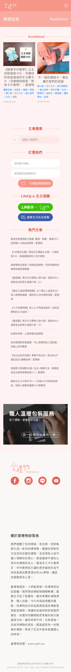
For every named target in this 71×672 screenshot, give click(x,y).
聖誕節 (58, 93)
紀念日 (49, 93)
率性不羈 (55, 90)
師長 (32, 90)
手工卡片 (19, 93)
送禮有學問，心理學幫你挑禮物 (27, 333)
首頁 (15, 97)
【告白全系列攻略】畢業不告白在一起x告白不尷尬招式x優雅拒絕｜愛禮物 (34, 357)
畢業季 (40, 93)
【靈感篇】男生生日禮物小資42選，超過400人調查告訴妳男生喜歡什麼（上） (35, 279)
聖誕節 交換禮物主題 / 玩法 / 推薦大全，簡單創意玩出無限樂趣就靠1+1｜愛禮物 (35, 370)
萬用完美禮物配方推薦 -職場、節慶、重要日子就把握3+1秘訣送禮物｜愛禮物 (34, 240)
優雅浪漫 (7, 90)
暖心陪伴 (30, 93)
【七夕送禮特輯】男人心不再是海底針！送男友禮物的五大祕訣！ (35, 309)
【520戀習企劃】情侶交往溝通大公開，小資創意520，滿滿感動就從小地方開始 (35, 253)
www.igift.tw (36, 643)
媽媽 (25, 90)
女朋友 (17, 90)
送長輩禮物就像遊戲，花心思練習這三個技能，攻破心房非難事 (35, 344)
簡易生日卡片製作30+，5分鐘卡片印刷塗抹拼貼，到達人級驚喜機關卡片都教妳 (34, 383)
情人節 (9, 93)
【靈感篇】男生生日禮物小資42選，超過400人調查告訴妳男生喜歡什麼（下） (35, 322)
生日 (8, 97)
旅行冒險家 (62, 86)
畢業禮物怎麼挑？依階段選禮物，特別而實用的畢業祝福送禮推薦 (35, 266)
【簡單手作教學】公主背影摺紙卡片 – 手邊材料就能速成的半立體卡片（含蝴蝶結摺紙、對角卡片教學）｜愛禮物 (19, 77)
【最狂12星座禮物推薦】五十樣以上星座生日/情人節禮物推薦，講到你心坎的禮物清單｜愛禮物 (35, 294)
